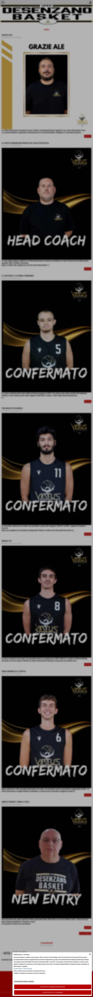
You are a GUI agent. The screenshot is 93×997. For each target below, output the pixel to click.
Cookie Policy (18, 968)
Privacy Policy (27, 968)
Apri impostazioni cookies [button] (24, 981)
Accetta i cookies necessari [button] (52, 987)
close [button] (90, 954)
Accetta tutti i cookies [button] (53, 992)
